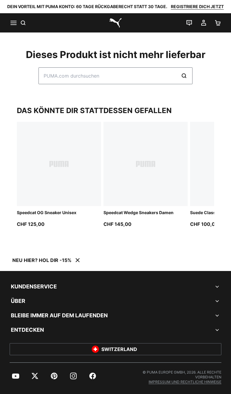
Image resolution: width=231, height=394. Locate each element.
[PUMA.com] (115, 23)
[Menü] (13, 23)
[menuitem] (16, 376)
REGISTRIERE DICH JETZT (197, 6)
